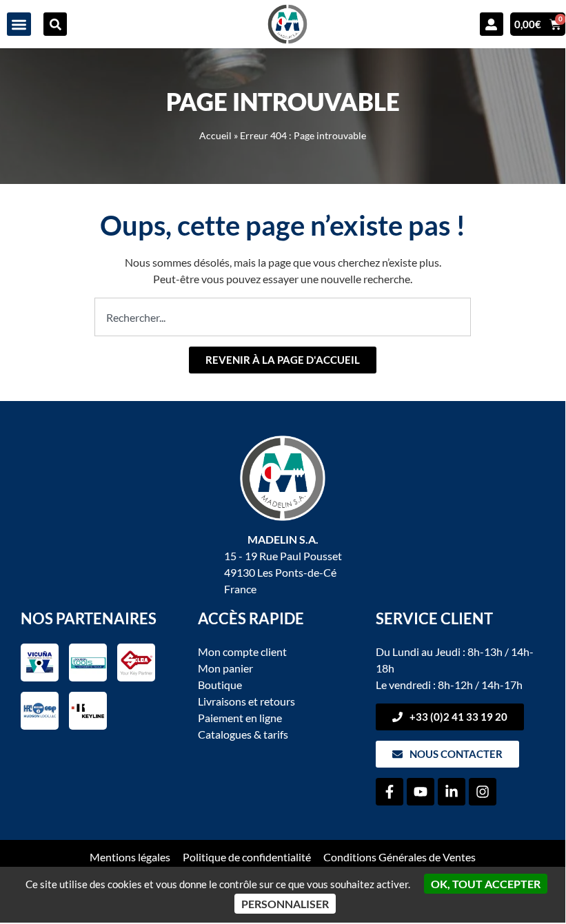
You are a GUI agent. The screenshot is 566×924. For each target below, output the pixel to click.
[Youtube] (420, 791)
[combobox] (282, 317)
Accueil (215, 135)
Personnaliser (285, 903)
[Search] (55, 24)
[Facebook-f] (389, 791)
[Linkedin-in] (451, 791)
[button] (19, 24)
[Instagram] (482, 791)
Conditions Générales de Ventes (399, 856)
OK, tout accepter (485, 883)
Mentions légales (130, 856)
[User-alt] (491, 24)
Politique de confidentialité (247, 856)
